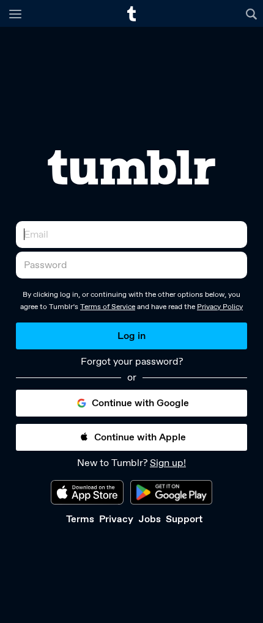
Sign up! (168, 462)
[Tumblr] (131, 167)
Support (184, 519)
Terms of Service (107, 306)
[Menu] (15, 13)
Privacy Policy (220, 306)
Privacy (116, 519)
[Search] (253, 13)
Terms (80, 519)
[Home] (131, 13)
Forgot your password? (132, 361)
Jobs (149, 519)
